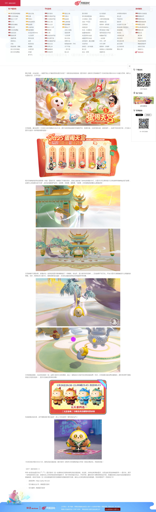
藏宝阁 (140, 35)
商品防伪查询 (142, 41)
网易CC (140, 38)
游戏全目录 (12, 3)
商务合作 (111, 506)
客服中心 (140, 49)
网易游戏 (140, 52)
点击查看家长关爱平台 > (112, 509)
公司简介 (64, 506)
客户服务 (70, 506)
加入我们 (117, 506)
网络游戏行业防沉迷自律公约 (91, 509)
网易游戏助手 (142, 44)
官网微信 (139, 115)
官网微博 (148, 115)
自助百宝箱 (141, 46)
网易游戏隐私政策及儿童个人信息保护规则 (87, 506)
